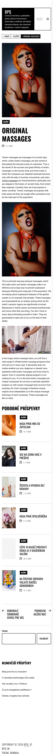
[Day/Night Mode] (39, 19)
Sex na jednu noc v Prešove (31, 456)
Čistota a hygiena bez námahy (32, 487)
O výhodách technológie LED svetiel (18, 678)
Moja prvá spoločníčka (33, 516)
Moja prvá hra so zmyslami (30, 425)
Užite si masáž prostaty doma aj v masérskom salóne (33, 550)
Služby (6, 121)
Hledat (5, 631)
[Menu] (47, 19)
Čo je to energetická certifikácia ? (17, 690)
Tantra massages (10, 180)
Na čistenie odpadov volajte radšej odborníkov (31, 582)
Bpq (8, 11)
